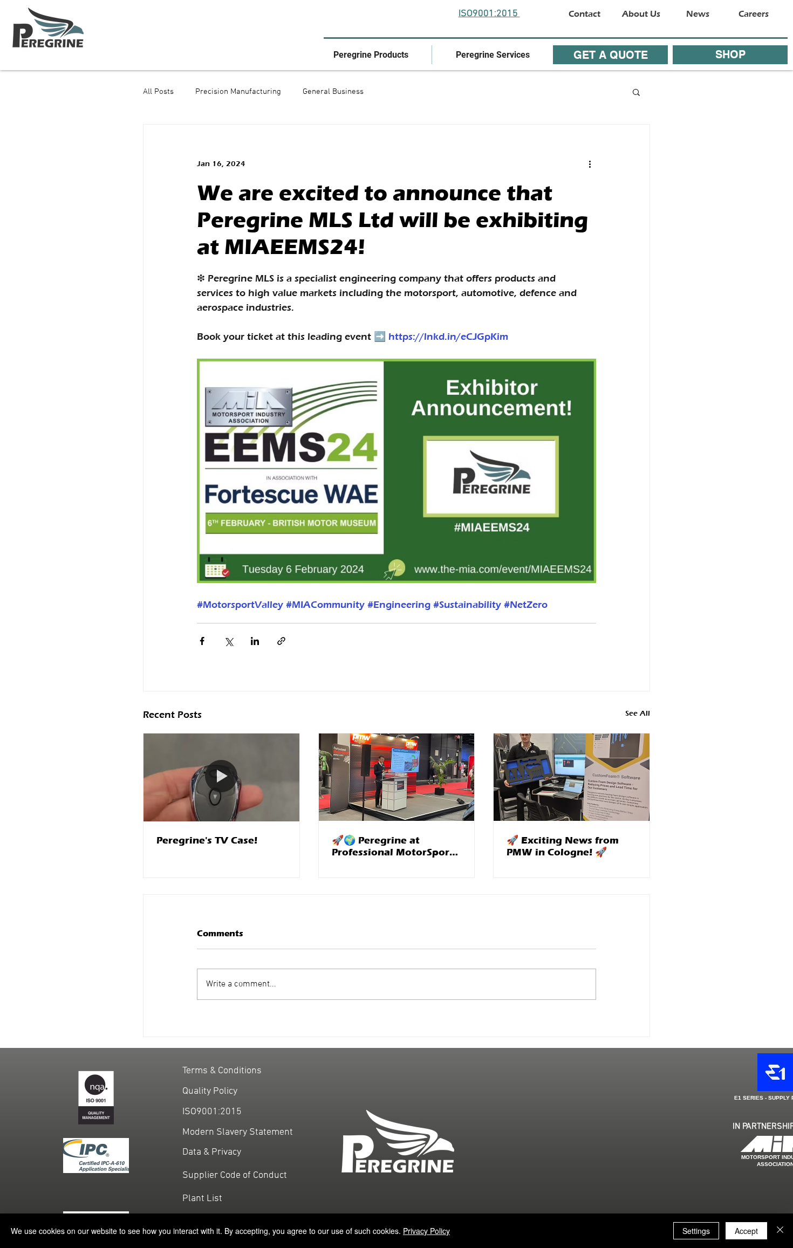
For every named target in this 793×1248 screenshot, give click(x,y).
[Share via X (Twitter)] (228, 641)
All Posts (158, 92)
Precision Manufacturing (238, 92)
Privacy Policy (426, 1230)
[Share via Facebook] (202, 641)
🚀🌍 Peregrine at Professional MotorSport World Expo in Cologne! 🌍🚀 (393, 846)
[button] (371, 54)
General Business (333, 92)
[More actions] (589, 163)
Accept (746, 1230)
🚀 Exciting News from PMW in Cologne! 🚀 (563, 846)
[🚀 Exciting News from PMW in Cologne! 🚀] (572, 777)
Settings (696, 1230)
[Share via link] (281, 641)
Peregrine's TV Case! (206, 840)
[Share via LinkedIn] (255, 641)
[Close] (780, 1230)
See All (637, 713)
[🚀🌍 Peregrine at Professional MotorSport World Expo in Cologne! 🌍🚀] (397, 777)
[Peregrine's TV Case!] (221, 777)
